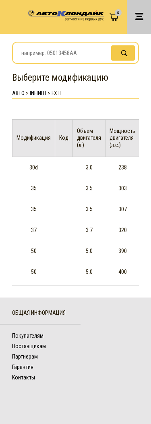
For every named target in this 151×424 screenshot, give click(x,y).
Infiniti (38, 93)
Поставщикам (29, 346)
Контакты (23, 377)
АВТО (18, 93)
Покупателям (27, 335)
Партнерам (25, 356)
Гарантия (22, 367)
